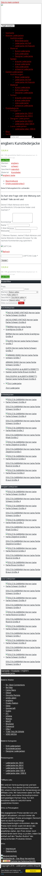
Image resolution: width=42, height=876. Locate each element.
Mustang (10, 724)
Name (4, 225)
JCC (7, 713)
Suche (8, 134)
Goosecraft (10, 708)
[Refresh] (5, 251)
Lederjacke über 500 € (24, 123)
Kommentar (7, 222)
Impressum (11, 848)
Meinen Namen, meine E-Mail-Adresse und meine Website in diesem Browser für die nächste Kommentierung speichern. (21, 238)
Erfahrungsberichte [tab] (15, 183)
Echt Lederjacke (22, 53)
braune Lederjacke (23, 61)
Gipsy (8, 705)
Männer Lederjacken (15, 35)
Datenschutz (11, 851)
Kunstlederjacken (13, 748)
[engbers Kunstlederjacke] (8, 175)
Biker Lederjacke (22, 77)
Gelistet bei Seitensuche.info (23, 861)
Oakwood (10, 726)
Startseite (10, 33)
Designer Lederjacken (15, 751)
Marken (4, 292)
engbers (15, 163)
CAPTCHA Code (29, 256)
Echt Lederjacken (13, 746)
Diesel (8, 692)
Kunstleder (16, 172)
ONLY (8, 729)
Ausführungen (16, 38)
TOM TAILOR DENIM (15, 731)
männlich (15, 169)
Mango (9, 718)
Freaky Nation (12, 703)
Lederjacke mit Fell (23, 43)
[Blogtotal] (5, 861)
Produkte (15, 670)
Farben (13, 58)
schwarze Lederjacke (24, 69)
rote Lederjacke (22, 66)
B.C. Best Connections (15, 685)
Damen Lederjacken (14, 71)
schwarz (14, 166)
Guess (8, 711)
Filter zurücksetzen (9, 303)
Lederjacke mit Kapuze (25, 46)
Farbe (3, 294)
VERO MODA (11, 734)
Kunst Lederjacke (22, 51)
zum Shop (5, 160)
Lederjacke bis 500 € (24, 121)
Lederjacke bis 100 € (24, 113)
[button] (6, 28)
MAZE (8, 721)
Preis (3, 286)
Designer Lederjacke (24, 56)
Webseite (5, 231)
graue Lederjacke (22, 64)
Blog (8, 131)
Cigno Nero (11, 690)
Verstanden (33, 871)
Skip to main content (10, 2)
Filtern (21, 303)
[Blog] (9, 856)
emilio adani (11, 698)
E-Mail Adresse (8, 228)
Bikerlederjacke (21, 40)
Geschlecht (5, 297)
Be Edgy (9, 687)
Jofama (9, 716)
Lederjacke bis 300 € (24, 116)
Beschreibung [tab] (12, 181)
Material (14, 84)
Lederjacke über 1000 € (25, 129)
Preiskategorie (12, 108)
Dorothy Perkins (13, 695)
